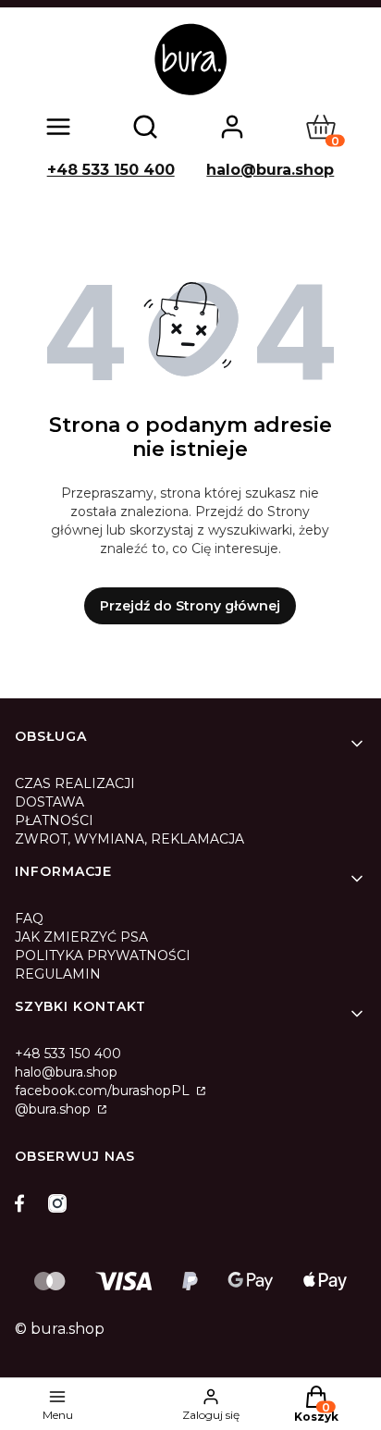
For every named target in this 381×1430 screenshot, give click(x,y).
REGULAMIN (58, 974)
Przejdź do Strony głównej (190, 606)
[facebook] (24, 1203)
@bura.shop (54, 1109)
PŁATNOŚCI (54, 820)
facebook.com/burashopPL (104, 1090)
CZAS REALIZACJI (75, 783)
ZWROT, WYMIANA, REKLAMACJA (129, 839)
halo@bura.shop (270, 170)
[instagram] (57, 1203)
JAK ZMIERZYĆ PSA (81, 937)
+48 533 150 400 (111, 170)
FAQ (29, 918)
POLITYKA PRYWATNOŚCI (102, 955)
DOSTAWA (49, 802)
